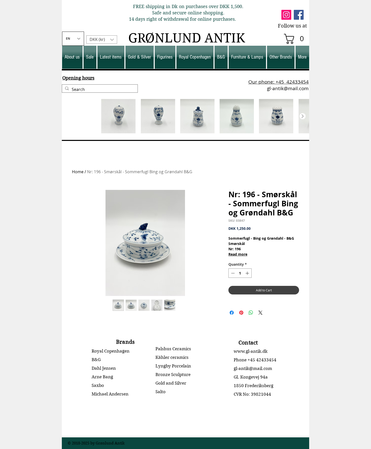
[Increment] (248, 273)
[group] (185, 116)
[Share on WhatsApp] (251, 313)
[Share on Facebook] (232, 313)
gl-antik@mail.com (288, 88)
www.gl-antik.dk (251, 351)
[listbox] (101, 39)
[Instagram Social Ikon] (286, 15)
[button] (296, 39)
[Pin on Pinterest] (241, 313)
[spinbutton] (240, 273)
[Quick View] (79, 116)
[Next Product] (303, 116)
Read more (237, 254)
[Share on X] (260, 313)
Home (78, 171)
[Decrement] (232, 273)
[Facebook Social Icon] (299, 15)
